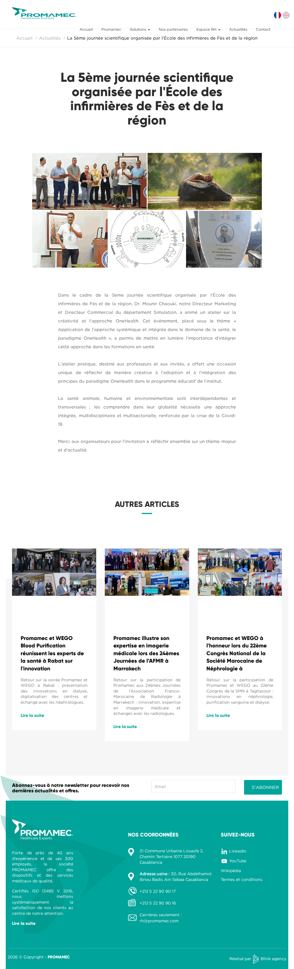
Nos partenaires (173, 29)
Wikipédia (231, 870)
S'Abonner (265, 787)
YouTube (237, 861)
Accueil (86, 29)
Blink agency (273, 958)
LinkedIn (237, 851)
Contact (263, 29)
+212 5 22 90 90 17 (158, 891)
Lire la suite (32, 715)
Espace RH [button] (207, 29)
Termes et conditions (241, 879)
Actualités (238, 29)
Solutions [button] (138, 29)
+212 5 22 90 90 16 (158, 903)
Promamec (111, 29)
